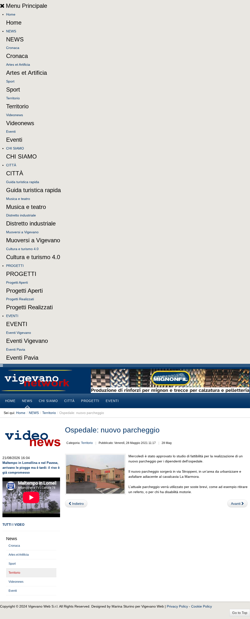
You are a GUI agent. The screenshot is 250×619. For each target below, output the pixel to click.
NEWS (11, 31)
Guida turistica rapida (22, 182)
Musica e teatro (18, 199)
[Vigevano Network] (36, 380)
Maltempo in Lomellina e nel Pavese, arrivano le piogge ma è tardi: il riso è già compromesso (31, 467)
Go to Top (239, 613)
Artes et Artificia (18, 64)
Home (10, 14)
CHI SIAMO (15, 148)
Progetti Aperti (17, 282)
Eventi (11, 131)
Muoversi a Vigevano (22, 232)
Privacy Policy (177, 606)
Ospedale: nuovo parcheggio (112, 430)
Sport (10, 81)
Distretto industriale (21, 215)
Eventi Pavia (15, 349)
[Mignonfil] (170, 381)
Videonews (14, 115)
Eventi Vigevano (18, 333)
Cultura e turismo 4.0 (22, 249)
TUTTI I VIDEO (13, 524)
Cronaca (12, 48)
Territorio (13, 98)
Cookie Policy (201, 606)
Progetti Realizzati (20, 299)
